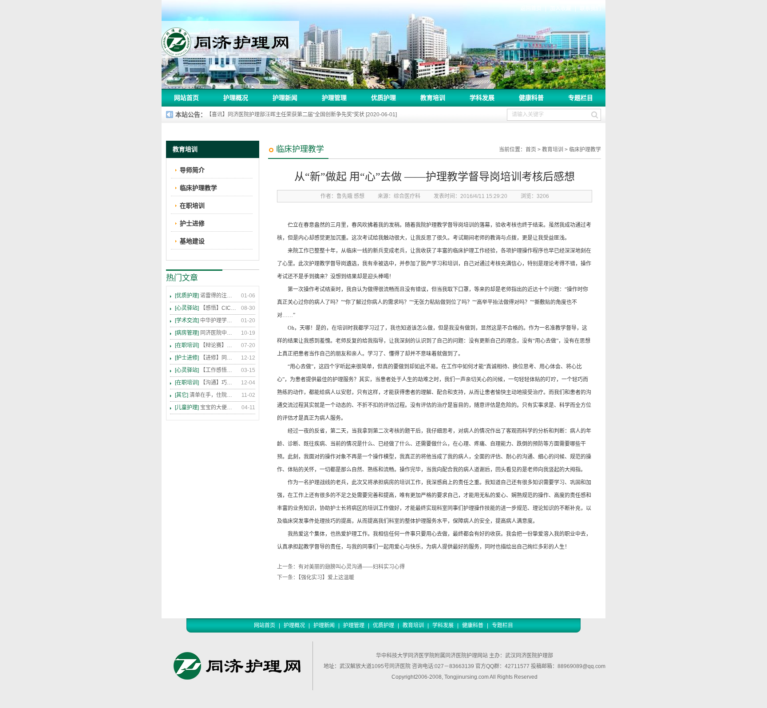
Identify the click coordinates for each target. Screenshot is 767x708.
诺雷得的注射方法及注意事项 (206, 296)
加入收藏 (560, 8)
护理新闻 (285, 97)
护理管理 (334, 97)
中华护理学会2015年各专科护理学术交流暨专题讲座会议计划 (206, 320)
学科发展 (482, 97)
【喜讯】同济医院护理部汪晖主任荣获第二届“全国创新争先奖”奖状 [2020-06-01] (301, 114)
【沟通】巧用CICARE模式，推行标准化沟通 (206, 383)
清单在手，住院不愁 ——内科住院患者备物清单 (206, 395)
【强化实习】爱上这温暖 (326, 577)
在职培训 (192, 205)
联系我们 (590, 8)
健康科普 (531, 97)
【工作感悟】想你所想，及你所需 (206, 370)
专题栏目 (580, 97)
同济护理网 (230, 39)
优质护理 (383, 97)
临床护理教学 (585, 149)
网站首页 (186, 97)
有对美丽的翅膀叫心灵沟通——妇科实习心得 (351, 567)
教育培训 (432, 97)
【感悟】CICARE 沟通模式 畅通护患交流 (206, 308)
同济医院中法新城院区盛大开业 (206, 333)
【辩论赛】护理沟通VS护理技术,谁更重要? (206, 345)
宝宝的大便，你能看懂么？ (206, 407)
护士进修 (192, 223)
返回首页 (531, 8)
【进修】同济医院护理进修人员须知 (206, 358)
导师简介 (192, 170)
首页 (531, 149)
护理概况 (235, 97)
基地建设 (192, 241)
